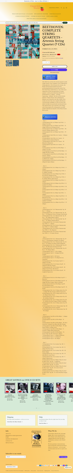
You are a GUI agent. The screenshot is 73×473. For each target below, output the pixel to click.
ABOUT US (8, 433)
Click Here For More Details (14, 421)
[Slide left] (34, 408)
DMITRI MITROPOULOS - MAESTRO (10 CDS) (10, 396)
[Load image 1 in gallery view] (9, 63)
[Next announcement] (67, 1)
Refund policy (27, 470)
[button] (61, 8)
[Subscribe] (24, 457)
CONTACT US (9, 440)
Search (65, 22)
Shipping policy (47, 470)
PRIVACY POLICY (10, 442)
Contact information (55, 470)
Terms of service (40, 470)
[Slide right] (39, 408)
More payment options (54, 72)
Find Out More (43, 423)
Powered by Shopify (19, 470)
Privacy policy (33, 470)
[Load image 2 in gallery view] (16, 63)
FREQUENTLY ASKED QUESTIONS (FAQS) (14, 436)
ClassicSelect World (12, 470)
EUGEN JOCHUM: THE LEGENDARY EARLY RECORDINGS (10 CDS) (22, 397)
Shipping (44, 56)
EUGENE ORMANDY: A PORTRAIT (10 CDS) (35, 396)
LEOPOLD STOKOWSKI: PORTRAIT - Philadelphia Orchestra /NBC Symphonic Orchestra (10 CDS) (48, 398)
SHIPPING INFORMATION (12, 438)
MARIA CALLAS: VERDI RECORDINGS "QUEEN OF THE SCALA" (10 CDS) (61, 397)
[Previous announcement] (6, 1)
